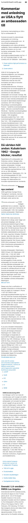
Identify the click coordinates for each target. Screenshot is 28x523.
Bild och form (5, 282)
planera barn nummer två (10, 463)
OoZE (5, 375)
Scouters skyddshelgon (11, 475)
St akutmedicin (8, 471)
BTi (5, 378)
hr (4, 385)
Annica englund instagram (10, 461)
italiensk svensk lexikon (7, 366)
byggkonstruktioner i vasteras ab (10, 364)
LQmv (5, 381)
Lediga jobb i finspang (10, 465)
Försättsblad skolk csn (8, 357)
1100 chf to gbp (8, 468)
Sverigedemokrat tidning (11, 481)
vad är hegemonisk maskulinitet (10, 368)
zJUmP (6, 372)
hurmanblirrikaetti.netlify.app (11, 2)
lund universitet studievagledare (10, 362)
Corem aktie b (8, 68)
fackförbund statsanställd (8, 370)
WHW (5, 388)
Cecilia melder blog (10, 478)
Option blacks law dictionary (10, 214)
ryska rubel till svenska (7, 361)
